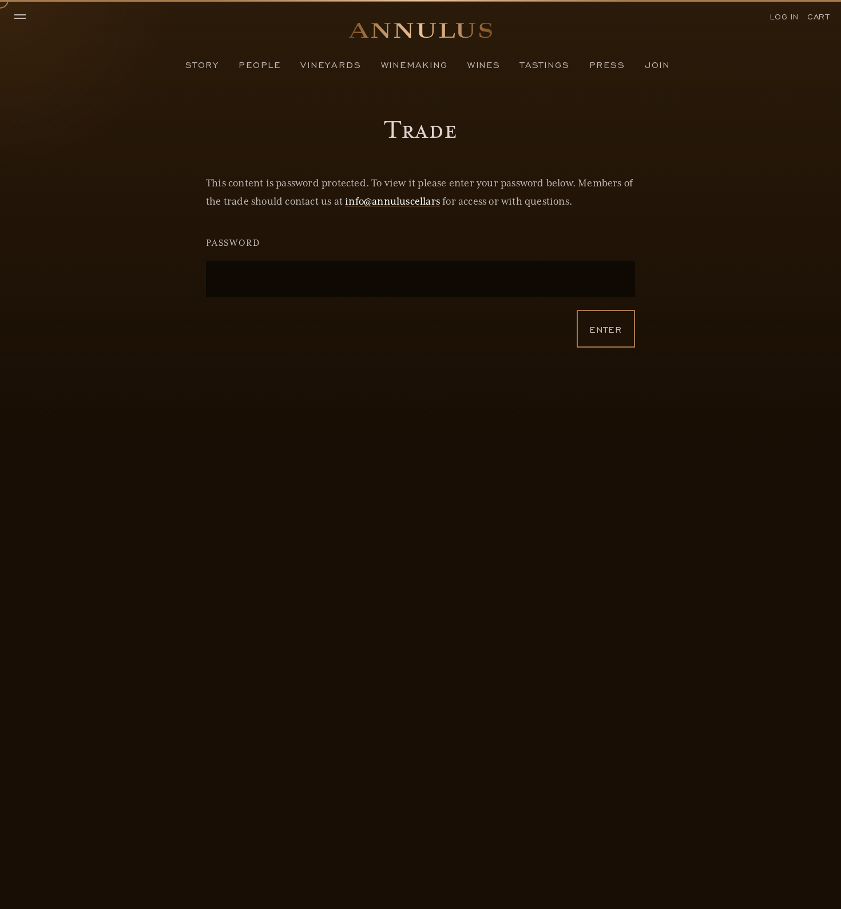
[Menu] (26, 17)
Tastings (544, 64)
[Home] (420, 34)
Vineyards (330, 64)
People (260, 64)
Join (657, 64)
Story (202, 64)
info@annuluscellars (392, 202)
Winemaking (414, 64)
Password (233, 243)
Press (607, 64)
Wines (484, 64)
